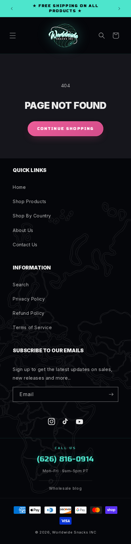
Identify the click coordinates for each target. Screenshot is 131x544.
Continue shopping (65, 128)
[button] (13, 36)
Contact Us (25, 244)
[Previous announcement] (12, 9)
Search (21, 284)
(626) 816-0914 (65, 459)
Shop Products (29, 201)
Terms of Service (32, 327)
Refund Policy (29, 313)
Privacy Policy (29, 299)
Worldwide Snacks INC (74, 532)
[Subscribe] (111, 394)
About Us (23, 230)
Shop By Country (32, 215)
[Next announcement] (119, 9)
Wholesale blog (65, 488)
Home (19, 187)
